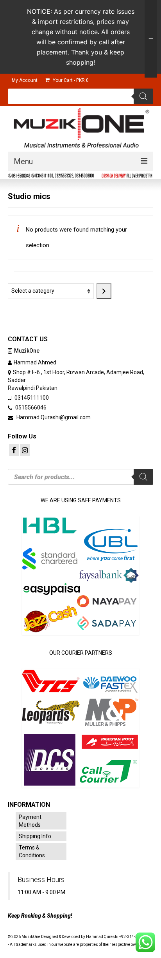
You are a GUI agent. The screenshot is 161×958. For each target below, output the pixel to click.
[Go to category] (104, 291)
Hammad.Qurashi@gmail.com (53, 417)
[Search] (143, 96)
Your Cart (70, 80)
